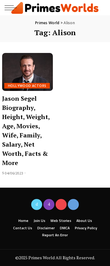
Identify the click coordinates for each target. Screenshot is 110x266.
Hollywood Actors (27, 86)
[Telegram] (73, 204)
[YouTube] (61, 204)
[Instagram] (48, 204)
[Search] (100, 7)
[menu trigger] (12, 7)
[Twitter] (36, 204)
